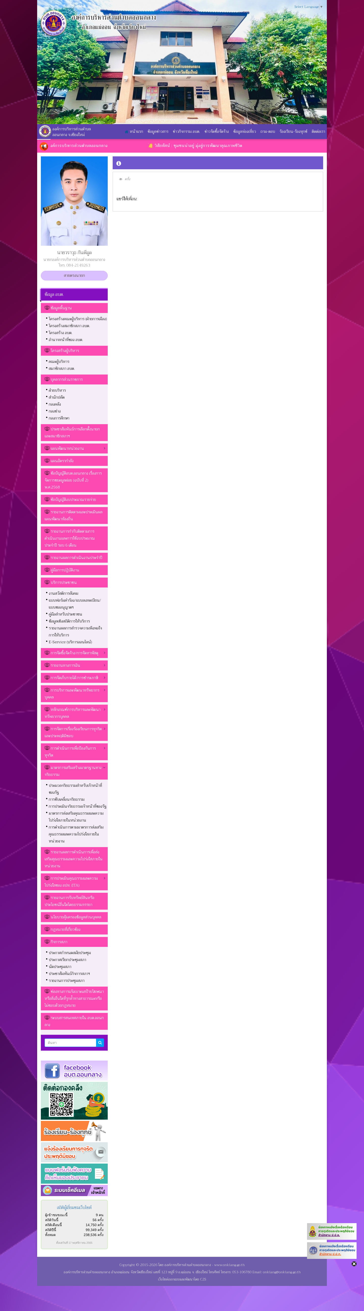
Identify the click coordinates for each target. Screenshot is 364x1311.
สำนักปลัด (57, 397)
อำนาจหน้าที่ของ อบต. (66, 339)
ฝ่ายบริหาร (57, 390)
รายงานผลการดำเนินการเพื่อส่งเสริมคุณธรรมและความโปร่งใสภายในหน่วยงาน (74, 859)
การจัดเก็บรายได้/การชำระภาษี (74, 677)
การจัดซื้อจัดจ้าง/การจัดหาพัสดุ (74, 653)
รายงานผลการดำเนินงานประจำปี (76, 557)
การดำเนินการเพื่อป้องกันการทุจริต (70, 752)
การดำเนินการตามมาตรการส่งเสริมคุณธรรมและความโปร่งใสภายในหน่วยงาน (76, 834)
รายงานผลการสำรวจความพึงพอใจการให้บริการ (75, 632)
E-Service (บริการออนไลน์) (70, 642)
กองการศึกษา (59, 418)
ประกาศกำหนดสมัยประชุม (70, 952)
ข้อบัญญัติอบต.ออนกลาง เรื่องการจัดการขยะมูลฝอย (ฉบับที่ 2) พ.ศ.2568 (73, 480)
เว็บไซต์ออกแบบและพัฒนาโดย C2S (182, 1279)
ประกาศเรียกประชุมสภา (67, 959)
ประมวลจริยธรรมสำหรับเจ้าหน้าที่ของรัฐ (75, 789)
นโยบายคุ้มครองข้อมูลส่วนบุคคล (76, 917)
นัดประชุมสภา (60, 966)
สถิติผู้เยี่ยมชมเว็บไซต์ (74, 1207)
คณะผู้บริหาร (59, 361)
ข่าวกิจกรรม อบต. (186, 131)
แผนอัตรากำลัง (62, 460)
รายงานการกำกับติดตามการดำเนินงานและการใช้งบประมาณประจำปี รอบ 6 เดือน (70, 538)
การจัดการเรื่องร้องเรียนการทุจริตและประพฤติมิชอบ (73, 732)
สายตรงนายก (74, 275)
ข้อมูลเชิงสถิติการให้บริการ (69, 621)
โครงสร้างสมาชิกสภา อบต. (69, 325)
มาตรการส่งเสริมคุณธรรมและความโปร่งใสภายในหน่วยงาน (76, 817)
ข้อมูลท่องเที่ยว (244, 131)
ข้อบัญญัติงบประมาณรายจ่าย (73, 499)
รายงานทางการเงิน (65, 665)
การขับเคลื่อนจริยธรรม (66, 799)
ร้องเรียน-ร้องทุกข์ (293, 131)
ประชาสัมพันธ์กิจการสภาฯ (69, 973)
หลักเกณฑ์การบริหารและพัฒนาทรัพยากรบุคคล (73, 713)
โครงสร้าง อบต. (60, 332)
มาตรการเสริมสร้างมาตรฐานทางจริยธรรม (73, 771)
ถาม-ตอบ (267, 131)
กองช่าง (55, 411)
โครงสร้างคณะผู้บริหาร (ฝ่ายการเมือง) (78, 318)
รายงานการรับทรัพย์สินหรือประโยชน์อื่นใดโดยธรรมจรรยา (69, 901)
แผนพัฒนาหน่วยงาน (67, 448)
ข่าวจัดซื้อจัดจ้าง (217, 131)
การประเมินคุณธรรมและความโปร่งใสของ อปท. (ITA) (71, 882)
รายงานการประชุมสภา (66, 980)
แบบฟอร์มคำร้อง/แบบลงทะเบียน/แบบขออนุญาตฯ (75, 604)
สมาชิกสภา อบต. (62, 368)
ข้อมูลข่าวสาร (158, 131)
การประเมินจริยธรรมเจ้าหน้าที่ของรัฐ (77, 806)
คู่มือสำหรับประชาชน (65, 614)
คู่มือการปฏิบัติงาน (65, 570)
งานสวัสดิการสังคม (63, 593)
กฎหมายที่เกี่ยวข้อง (65, 929)
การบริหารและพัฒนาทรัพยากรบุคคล (72, 694)
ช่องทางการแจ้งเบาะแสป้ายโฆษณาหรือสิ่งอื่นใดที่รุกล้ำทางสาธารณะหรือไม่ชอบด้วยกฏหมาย (74, 998)
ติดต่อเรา (318, 131)
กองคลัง (55, 404)
